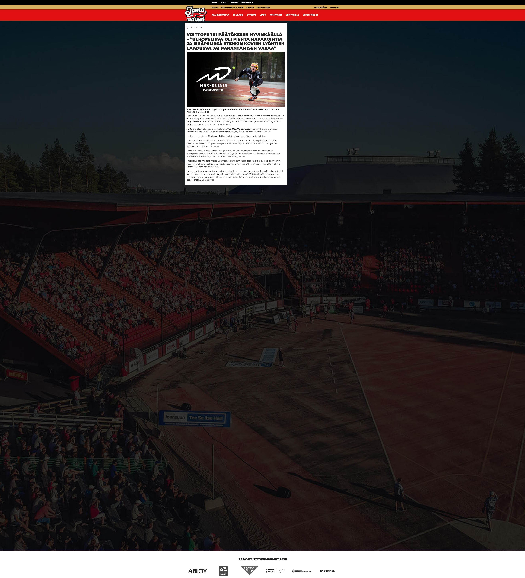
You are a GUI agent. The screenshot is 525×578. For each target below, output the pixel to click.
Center (215, 7)
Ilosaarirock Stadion (232, 7)
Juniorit (234, 2)
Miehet (215, 2)
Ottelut (251, 15)
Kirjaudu (334, 7)
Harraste (246, 2)
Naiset (224, 2)
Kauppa (250, 7)
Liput (263, 15)
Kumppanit (276, 15)
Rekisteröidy (320, 7)
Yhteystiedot (310, 15)
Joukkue (238, 15)
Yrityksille (292, 15)
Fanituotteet (263, 7)
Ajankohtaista (220, 15)
